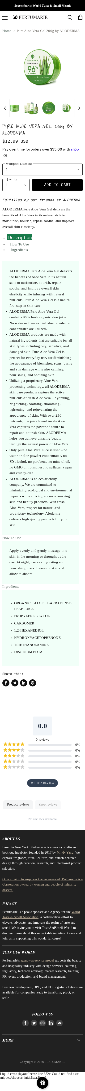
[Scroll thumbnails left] (5, 108)
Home (7, 31)
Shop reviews (47, 804)
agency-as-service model (37, 960)
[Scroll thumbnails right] (78, 108)
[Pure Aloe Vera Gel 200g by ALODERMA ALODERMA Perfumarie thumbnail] (14, 108)
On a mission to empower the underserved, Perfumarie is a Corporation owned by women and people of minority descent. (42, 884)
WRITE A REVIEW (42, 783)
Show (42, 1083)
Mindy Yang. (65, 852)
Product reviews (18, 804)
